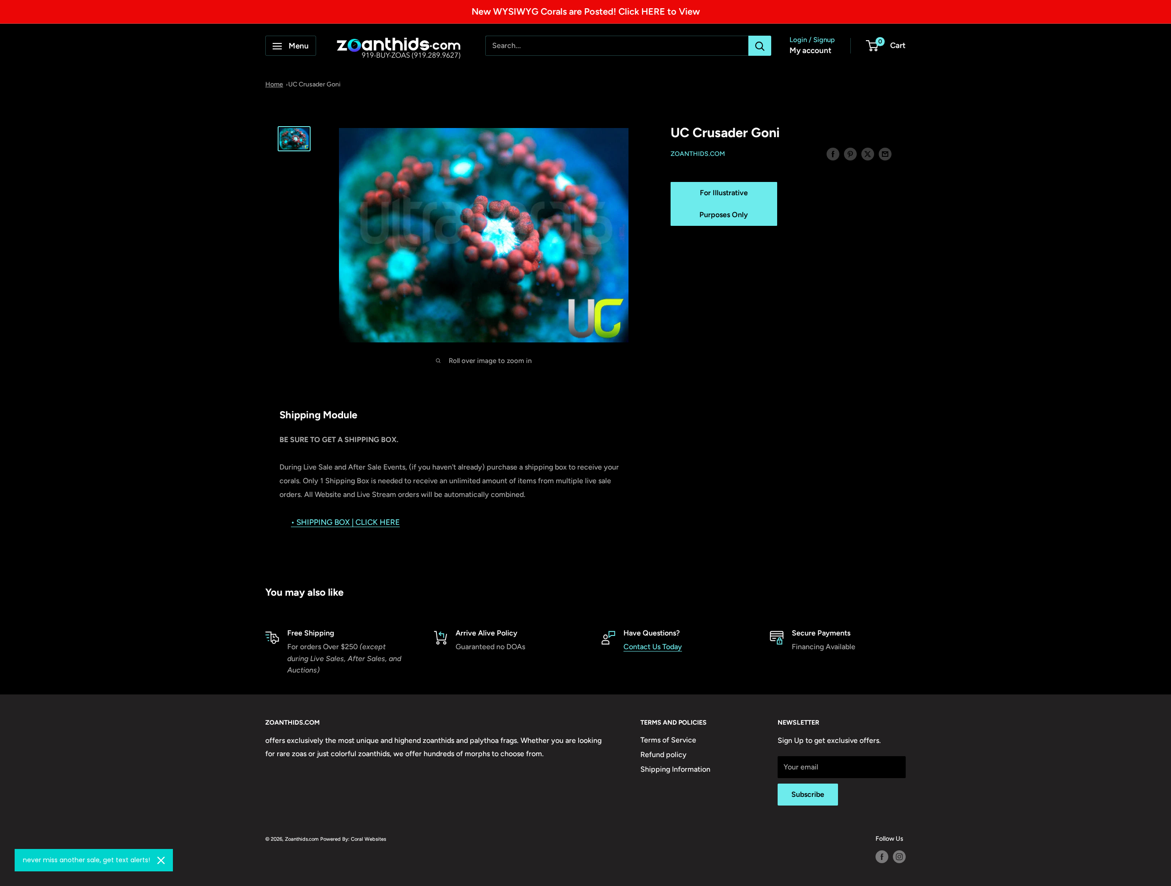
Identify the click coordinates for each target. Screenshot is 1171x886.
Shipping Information (675, 769)
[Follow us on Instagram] (899, 856)
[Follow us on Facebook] (882, 856)
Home (274, 84)
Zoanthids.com (698, 154)
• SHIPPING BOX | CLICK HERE (345, 522)
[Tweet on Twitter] (867, 153)
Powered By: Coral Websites (353, 839)
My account (811, 50)
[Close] (161, 860)
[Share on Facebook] (833, 153)
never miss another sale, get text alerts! (86, 860)
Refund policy (663, 754)
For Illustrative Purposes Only (723, 203)
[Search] (759, 46)
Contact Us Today (652, 646)
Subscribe (807, 794)
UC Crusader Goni (314, 84)
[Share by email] (885, 153)
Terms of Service (668, 740)
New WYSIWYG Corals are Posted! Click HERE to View (586, 11)
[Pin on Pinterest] (850, 153)
